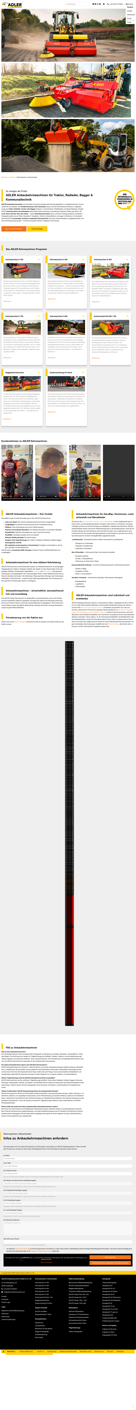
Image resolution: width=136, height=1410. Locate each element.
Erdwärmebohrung (41, 1334)
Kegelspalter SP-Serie (109, 1335)
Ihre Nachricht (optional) (11, 1220)
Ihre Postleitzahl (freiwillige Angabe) (15, 1190)
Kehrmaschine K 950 (42, 1294)
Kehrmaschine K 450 (42, 1282)
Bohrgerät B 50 (107, 1303)
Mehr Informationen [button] (72, 883)
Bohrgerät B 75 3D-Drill (110, 1309)
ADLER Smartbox (20, 622)
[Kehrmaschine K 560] (66, 282)
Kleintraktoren (47, 571)
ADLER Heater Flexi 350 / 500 (79, 1294)
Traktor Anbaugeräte (75, 1331)
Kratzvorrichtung (113, 624)
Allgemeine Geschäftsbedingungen (13, 1310)
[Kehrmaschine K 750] (22, 338)
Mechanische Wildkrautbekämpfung (80, 1282)
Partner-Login (5, 1302)
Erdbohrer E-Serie (108, 1332)
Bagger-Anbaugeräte (42, 1331)
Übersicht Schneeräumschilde (79, 1317)
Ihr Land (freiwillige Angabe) (13, 1210)
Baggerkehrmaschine (42, 1300)
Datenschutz (5, 1316)
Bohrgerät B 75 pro (108, 1306)
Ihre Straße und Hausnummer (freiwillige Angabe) (20, 1180)
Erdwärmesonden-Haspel (110, 1321)
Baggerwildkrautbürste (76, 1288)
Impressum (5, 1313)
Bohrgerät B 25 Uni (108, 1288)
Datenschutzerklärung (22, 1249)
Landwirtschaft (40, 1326)
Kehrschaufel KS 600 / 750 (44, 1297)
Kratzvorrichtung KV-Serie (43, 1303)
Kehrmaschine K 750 (42, 1291)
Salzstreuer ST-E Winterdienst (79, 1314)
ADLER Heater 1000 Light (77, 1303)
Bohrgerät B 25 (107, 1285)
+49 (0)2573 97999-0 (15, 229)
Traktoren (37, 571)
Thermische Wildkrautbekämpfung (80, 1291)
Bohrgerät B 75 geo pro (110, 1312)
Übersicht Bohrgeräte (109, 1282)
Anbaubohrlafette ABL (109, 1318)
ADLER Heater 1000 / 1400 (78, 1300)
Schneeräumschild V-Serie (77, 1323)
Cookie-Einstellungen (8, 1319)
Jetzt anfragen (38, 229)
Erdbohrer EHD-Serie (109, 1329)
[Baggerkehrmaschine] (22, 397)
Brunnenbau (39, 1337)
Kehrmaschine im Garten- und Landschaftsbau (97, 521)
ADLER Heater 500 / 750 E (78, 1297)
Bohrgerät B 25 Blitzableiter (111, 1300)
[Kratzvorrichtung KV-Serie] (66, 397)
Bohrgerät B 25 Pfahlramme (111, 1297)
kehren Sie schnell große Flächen (92, 607)
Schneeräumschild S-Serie (77, 1320)
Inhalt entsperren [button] (110, 1257)
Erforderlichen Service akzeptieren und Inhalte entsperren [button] (110, 1263)
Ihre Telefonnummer (10, 1170)
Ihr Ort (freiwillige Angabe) (12, 1200)
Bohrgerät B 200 (107, 1315)
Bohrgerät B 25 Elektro (109, 1291)
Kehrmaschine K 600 (42, 1288)
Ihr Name (7, 1155)
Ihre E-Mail (7, 1163)
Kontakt (3, 1296)
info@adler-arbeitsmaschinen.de (41, 1251)
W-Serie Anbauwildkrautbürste (79, 1285)
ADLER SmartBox (41, 1311)
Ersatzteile (4, 1299)
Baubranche (39, 1323)
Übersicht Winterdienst (76, 1311)
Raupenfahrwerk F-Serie (43, 1314)
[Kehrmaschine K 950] (66, 338)
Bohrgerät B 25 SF (108, 1294)
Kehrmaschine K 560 (42, 1285)
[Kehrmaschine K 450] (22, 282)
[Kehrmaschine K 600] (110, 282)
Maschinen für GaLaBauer (43, 1328)
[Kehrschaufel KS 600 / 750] (110, 338)
